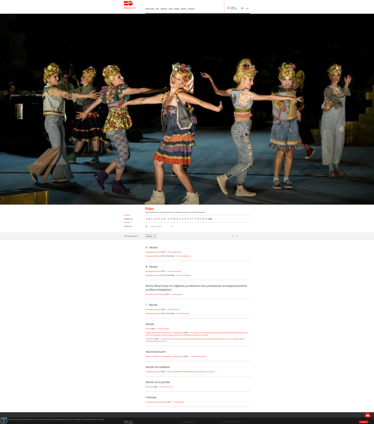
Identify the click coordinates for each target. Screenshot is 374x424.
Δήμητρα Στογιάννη (175, 335)
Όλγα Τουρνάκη (163, 329)
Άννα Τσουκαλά (202, 335)
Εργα (157, 9)
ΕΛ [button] (247, 9)
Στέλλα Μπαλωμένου (198, 356)
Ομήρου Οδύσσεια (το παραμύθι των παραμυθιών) (164, 333)
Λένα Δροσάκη (179, 402)
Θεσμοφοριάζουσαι (153, 372)
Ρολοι (170, 9)
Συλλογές (191, 9)
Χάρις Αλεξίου (177, 294)
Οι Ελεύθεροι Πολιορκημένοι (156, 402)
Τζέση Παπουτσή (166, 387)
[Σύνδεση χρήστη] (242, 8)
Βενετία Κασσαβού (174, 372)
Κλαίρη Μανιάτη (222, 333)
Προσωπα (164, 9)
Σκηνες (176, 9)
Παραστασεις (149, 9)
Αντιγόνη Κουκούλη (174, 271)
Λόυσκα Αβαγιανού (174, 252)
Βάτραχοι (149, 387)
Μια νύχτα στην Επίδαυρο (155, 294)
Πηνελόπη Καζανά (184, 339)
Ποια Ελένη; (150, 339)
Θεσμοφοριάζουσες (153, 252)
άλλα (210, 219)
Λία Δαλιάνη (195, 333)
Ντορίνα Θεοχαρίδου (208, 333)
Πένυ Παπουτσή (173, 309)
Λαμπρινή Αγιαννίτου (169, 339)
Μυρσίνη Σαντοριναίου (206, 372)
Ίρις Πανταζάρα (233, 339)
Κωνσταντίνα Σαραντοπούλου (157, 335)
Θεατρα (183, 9)
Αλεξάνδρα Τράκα (190, 335)
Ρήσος (148, 329)
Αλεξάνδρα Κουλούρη (199, 339)
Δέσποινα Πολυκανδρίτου (238, 333)
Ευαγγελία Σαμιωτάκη (190, 372)
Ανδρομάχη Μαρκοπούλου (216, 339)
